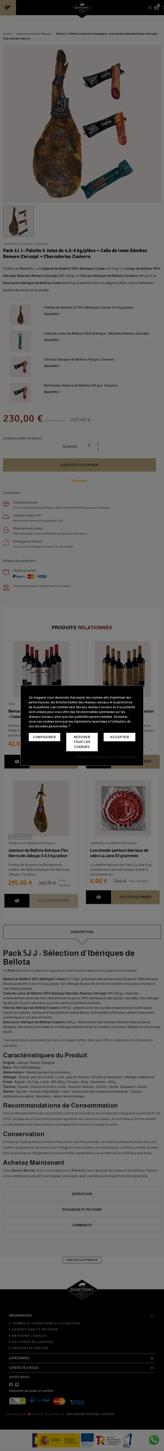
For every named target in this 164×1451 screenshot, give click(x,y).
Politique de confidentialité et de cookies (105, 757)
